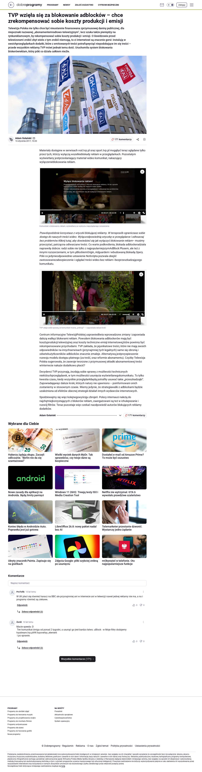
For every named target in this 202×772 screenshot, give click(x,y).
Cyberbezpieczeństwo (63, 718)
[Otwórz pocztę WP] (162, 5)
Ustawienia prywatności (147, 745)
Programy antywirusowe (17, 724)
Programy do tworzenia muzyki (20, 715)
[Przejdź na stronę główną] (11, 7)
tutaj (63, 766)
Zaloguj (181, 5)
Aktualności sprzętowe (64, 715)
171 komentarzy (123, 139)
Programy (52, 5)
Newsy (66, 5)
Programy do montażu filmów (20, 721)
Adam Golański (23, 138)
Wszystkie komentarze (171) (76, 659)
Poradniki (58, 711)
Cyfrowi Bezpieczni (108, 5)
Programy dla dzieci (16, 728)
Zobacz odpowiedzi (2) (32, 611)
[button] (170, 5)
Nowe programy (14, 734)
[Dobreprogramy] (31, 4)
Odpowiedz (22, 605)
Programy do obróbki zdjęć (18, 711)
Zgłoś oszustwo (84, 5)
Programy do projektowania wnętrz (22, 718)
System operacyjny (62, 721)
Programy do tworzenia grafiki (20, 731)
